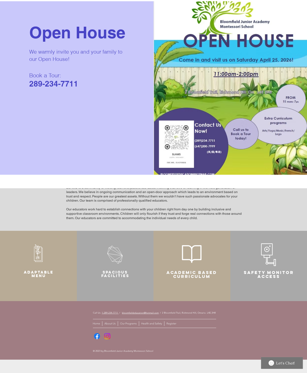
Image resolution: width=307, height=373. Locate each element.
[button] (295, 12)
